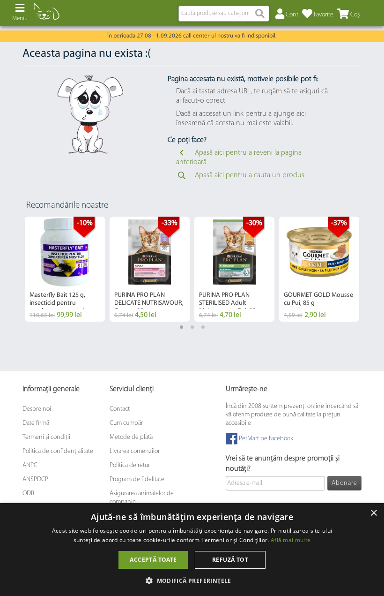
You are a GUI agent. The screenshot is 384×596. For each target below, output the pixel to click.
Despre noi (36, 409)
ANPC (29, 465)
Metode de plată (131, 437)
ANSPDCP (35, 479)
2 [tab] (192, 327)
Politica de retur (130, 465)
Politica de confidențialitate (57, 451)
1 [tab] (181, 327)
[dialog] (192, 549)
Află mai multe (290, 540)
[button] (192, 580)
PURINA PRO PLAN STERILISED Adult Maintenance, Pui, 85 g (230, 303)
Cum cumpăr (126, 423)
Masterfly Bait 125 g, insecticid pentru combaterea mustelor (60, 303)
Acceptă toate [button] (153, 560)
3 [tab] (203, 327)
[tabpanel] (65, 269)
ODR (28, 493)
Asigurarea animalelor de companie (142, 497)
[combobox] (223, 14)
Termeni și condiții (46, 437)
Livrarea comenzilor (135, 451)
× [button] (373, 513)
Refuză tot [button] (230, 560)
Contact (120, 409)
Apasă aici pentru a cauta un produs (249, 175)
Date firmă (35, 423)
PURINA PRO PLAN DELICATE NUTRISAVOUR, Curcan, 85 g (149, 303)
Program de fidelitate (137, 479)
